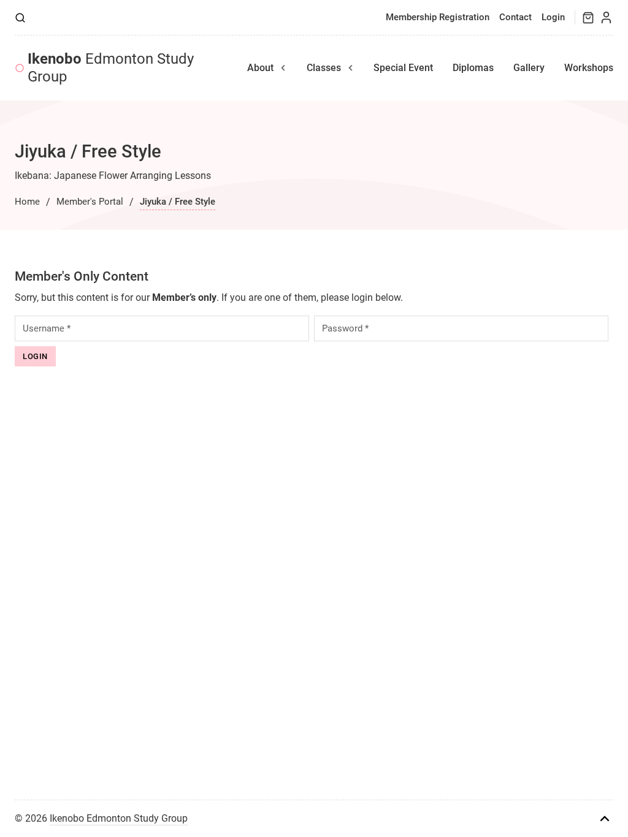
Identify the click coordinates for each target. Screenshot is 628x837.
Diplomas (473, 68)
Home (27, 201)
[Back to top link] (604, 818)
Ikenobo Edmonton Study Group (119, 818)
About (260, 68)
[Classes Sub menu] (350, 68)
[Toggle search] (20, 17)
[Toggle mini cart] (588, 18)
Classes (324, 68)
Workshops (588, 68)
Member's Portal (89, 201)
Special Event (403, 68)
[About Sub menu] (283, 68)
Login (553, 17)
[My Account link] (606, 17)
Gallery (529, 68)
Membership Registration (437, 17)
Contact (515, 17)
